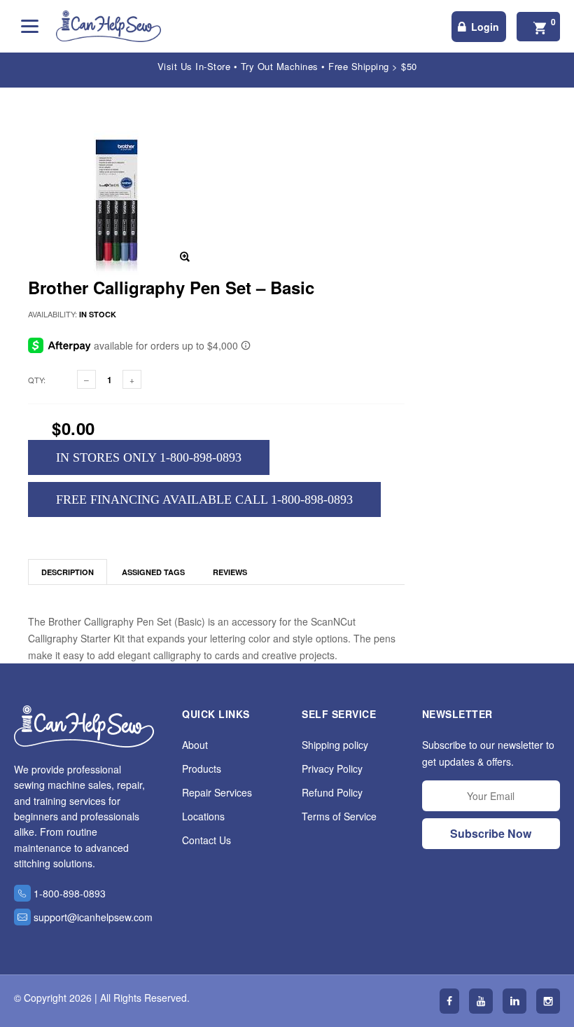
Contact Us (206, 840)
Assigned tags (153, 572)
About (195, 745)
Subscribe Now (490, 833)
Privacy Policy (332, 768)
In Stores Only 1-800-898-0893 (148, 457)
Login (485, 27)
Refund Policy (332, 792)
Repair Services (217, 792)
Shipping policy (335, 745)
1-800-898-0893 (70, 893)
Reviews (230, 572)
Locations (203, 816)
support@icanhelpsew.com (93, 917)
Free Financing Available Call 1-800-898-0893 (204, 499)
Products (201, 768)
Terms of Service (339, 816)
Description (67, 572)
